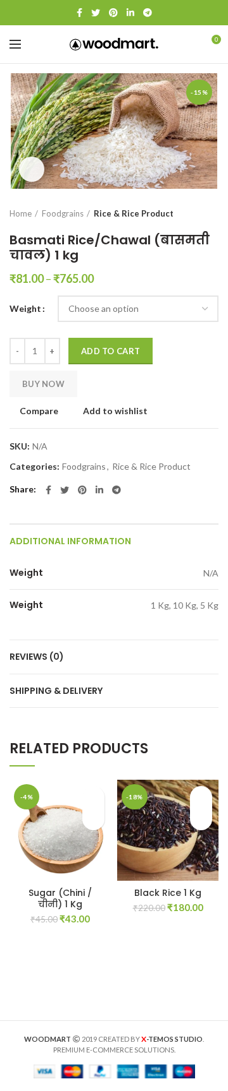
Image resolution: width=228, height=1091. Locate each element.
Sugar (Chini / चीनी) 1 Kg (60, 898)
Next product (212, 213)
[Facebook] (79, 12)
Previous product (186, 213)
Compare (39, 411)
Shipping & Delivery (56, 690)
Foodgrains (63, 213)
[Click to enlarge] (31, 169)
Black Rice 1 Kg (167, 892)
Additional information (70, 541)
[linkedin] (130, 12)
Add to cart (110, 351)
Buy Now (43, 384)
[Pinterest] (113, 12)
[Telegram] (147, 12)
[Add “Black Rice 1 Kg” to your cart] (201, 819)
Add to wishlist (115, 411)
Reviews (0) (37, 656)
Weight (25, 308)
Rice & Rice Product (134, 213)
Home (21, 213)
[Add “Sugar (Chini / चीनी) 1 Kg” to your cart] (93, 819)
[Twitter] (95, 12)
